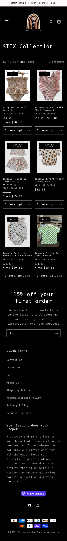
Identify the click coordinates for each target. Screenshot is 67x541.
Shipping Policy (18, 390)
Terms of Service (19, 413)
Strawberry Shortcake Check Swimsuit (49, 108)
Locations (14, 367)
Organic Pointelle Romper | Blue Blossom (17, 254)
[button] (7, 22)
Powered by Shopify (48, 532)
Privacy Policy (17, 405)
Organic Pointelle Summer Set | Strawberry (15, 182)
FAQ (9, 375)
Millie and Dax (26, 532)
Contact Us (14, 359)
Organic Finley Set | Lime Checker (49, 254)
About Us (13, 382)
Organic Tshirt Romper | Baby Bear (49, 180)
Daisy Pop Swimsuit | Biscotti (17, 108)
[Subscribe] (56, 333)
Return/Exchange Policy (24, 397)
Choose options (17, 130)
